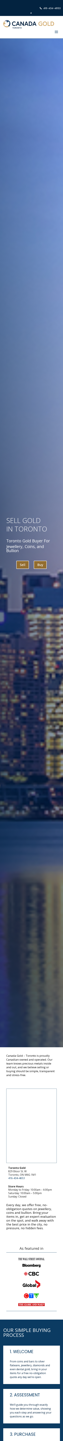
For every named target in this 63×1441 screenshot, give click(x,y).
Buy (40, 565)
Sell (22, 565)
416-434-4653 (16, 1178)
